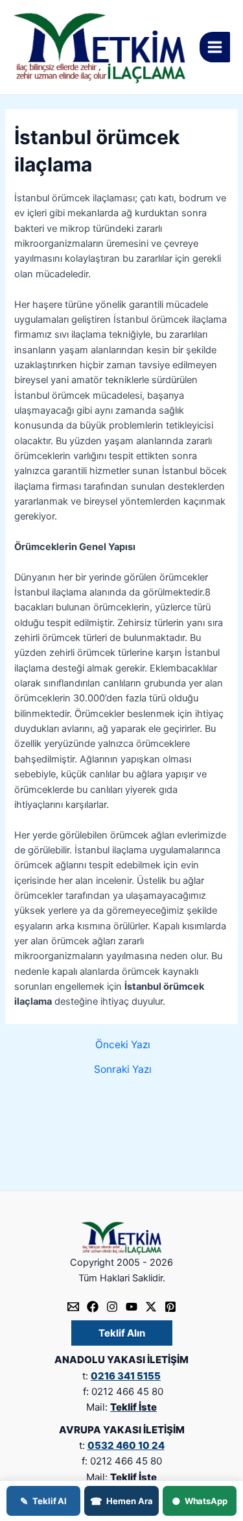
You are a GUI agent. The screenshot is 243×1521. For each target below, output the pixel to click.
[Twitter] (151, 1307)
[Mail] (73, 1307)
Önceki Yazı (122, 1045)
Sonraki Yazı (123, 1069)
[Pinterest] (170, 1307)
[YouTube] (131, 1307)
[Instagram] (112, 1307)
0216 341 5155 (126, 1376)
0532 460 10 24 (126, 1445)
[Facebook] (92, 1307)
